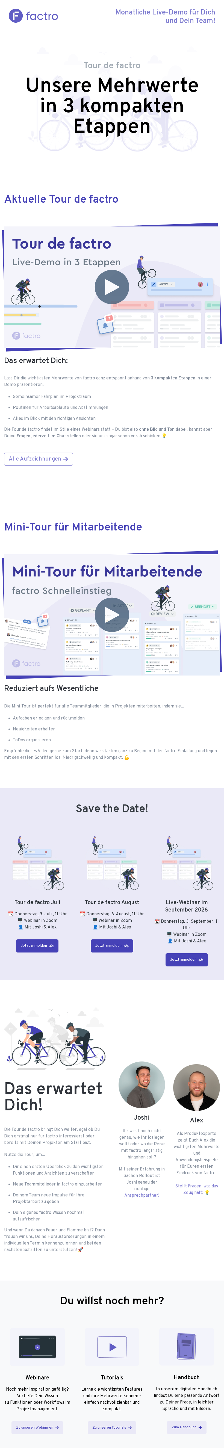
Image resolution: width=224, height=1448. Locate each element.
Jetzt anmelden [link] (34, 945)
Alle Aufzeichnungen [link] (35, 459)
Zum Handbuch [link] (184, 1427)
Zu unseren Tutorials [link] (109, 1427)
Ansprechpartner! (141, 1195)
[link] (37, 1347)
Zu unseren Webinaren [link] (34, 1427)
